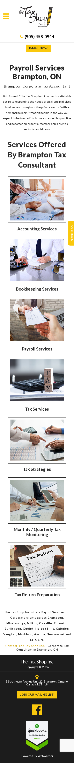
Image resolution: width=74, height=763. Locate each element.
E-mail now (38, 48)
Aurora (39, 634)
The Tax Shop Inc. (37, 661)
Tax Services (37, 408)
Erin (33, 639)
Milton (32, 623)
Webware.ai (45, 756)
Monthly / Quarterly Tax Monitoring (37, 532)
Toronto (60, 623)
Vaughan (9, 634)
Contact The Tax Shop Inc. (25, 645)
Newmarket (56, 634)
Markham (25, 634)
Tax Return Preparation (37, 594)
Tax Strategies (37, 469)
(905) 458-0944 (39, 36)
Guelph (28, 628)
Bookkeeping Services (37, 288)
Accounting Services (37, 228)
